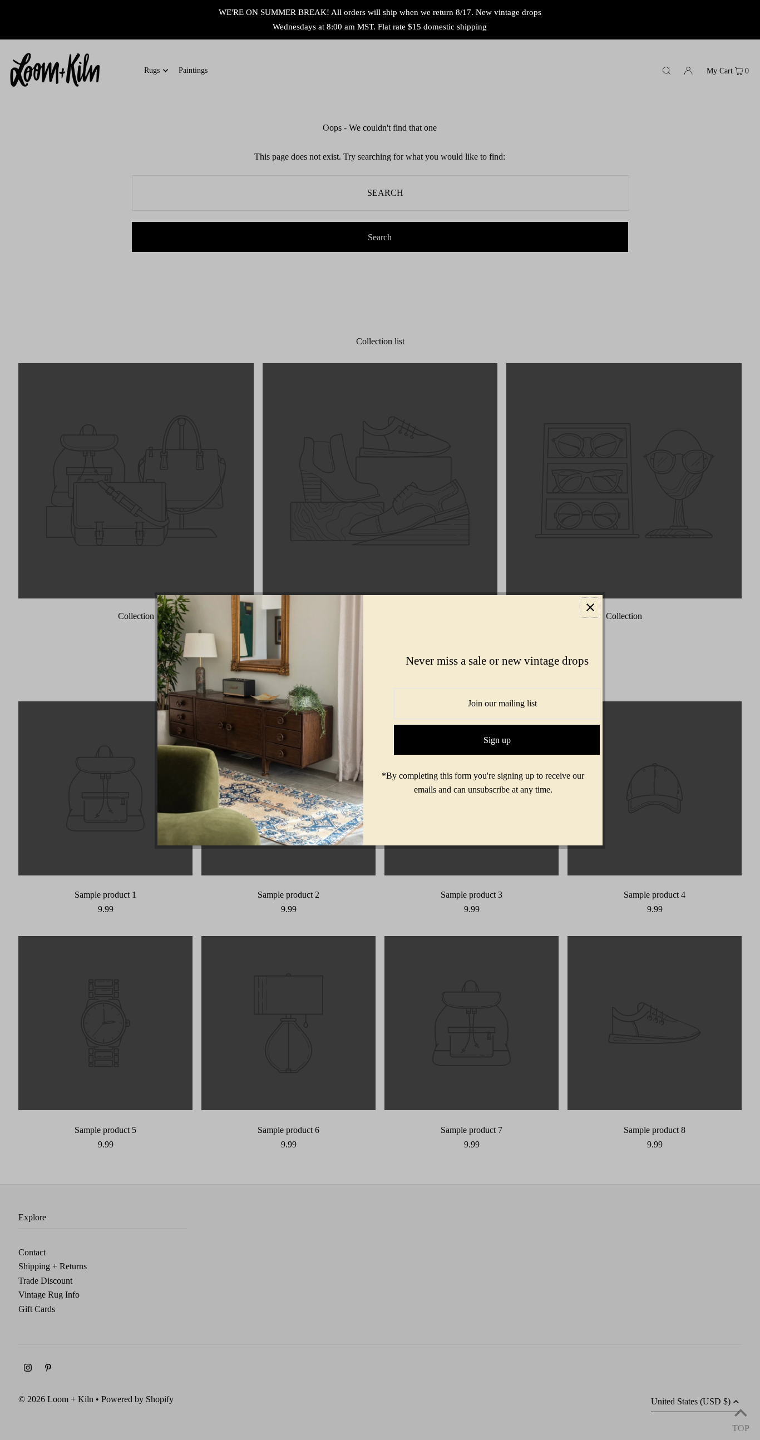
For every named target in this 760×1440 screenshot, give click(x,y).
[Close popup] (590, 607)
